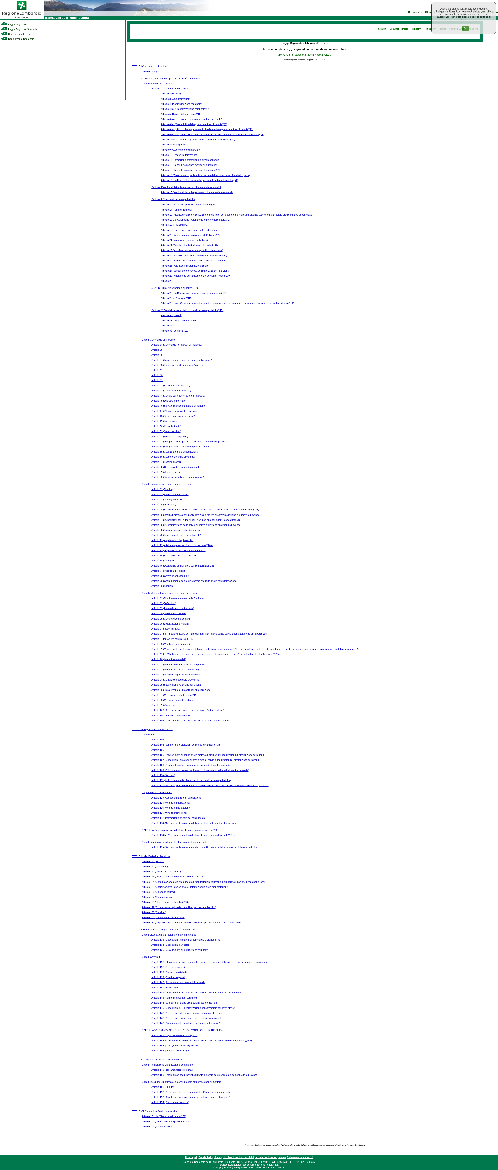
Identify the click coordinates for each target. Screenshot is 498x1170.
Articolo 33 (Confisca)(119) (175, 330)
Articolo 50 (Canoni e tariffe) (166, 426)
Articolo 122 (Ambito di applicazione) (161, 871)
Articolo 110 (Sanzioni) (163, 775)
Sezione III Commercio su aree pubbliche (173, 199)
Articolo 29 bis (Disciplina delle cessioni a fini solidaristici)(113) (194, 293)
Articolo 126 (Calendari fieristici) (159, 892)
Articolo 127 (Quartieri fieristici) (158, 897)
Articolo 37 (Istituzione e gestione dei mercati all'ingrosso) (181, 360)
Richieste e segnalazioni (300, 1157)
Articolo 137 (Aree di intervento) (168, 967)
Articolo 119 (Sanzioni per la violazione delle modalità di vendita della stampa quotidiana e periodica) (204, 847)
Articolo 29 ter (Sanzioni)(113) (176, 298)
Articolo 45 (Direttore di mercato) (168, 400)
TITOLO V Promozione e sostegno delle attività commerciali (163, 929)
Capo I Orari (148, 734)
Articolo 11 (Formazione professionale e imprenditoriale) (190, 160)
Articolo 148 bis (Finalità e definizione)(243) (174, 1035)
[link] (22, 18)
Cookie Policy (206, 1157)
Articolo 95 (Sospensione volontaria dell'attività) (176, 684)
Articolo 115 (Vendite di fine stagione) (171, 808)
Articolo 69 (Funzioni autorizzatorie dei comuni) (176, 530)
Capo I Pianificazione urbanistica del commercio (167, 1064)
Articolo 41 (157, 380)
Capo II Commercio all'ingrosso (158, 339)
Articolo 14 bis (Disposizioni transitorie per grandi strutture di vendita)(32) (199, 180)
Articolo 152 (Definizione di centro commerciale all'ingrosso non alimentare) (191, 1092)
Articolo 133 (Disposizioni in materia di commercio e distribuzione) (186, 939)
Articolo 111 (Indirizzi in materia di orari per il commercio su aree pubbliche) (191, 780)
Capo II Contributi (151, 957)
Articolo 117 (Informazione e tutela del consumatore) (178, 818)
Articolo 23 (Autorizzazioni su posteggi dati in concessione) (192, 250)
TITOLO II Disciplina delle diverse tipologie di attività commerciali (166, 78)
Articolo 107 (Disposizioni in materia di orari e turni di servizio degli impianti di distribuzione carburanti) (205, 760)
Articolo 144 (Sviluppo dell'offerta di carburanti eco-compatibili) (184, 1002)
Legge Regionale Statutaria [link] (22, 29)
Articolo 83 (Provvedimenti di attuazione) (172, 608)
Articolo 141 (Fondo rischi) (165, 987)
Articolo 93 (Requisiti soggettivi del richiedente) (176, 674)
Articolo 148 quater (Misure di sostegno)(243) (175, 1045)
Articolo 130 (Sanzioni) (154, 912)
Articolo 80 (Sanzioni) (162, 586)
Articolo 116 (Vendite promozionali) (169, 813)
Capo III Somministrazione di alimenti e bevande (167, 484)
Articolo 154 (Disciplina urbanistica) (170, 1102)
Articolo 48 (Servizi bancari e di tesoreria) (173, 416)
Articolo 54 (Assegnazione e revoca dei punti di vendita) (180, 446)
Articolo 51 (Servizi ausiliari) (166, 431)
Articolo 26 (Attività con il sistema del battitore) (185, 265)
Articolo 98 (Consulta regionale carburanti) (173, 700)
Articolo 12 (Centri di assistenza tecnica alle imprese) (189, 165)
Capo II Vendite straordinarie (157, 792)
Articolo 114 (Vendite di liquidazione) (170, 802)
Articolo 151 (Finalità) (162, 1087)
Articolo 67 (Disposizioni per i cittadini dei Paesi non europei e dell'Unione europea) (195, 520)
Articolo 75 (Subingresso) (164, 560)
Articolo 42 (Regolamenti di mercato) (170, 385)
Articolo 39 (157, 370)
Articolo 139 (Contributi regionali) (168, 977)
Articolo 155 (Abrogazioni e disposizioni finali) (166, 1121)
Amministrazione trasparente (270, 1157)
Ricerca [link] (430, 12)
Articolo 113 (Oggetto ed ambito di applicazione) (176, 797)
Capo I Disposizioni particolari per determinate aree (169, 934)
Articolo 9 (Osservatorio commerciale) (181, 150)
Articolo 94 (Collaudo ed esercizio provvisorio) (175, 679)
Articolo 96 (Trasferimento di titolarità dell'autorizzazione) (181, 690)
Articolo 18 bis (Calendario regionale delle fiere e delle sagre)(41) (195, 219)
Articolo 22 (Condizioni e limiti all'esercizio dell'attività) (189, 245)
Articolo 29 (166, 281)
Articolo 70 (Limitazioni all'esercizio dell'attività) (176, 535)
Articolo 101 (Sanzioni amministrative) (171, 715)
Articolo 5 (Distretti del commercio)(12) (181, 114)
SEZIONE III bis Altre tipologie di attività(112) (174, 288)
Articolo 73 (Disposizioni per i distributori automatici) (178, 550)
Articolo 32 (166, 325)
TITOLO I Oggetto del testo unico (149, 66)
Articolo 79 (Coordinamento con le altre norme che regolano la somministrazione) (194, 581)
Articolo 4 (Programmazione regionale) (181, 104)
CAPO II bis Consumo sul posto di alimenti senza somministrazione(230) (180, 830)
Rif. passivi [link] (430, 29)
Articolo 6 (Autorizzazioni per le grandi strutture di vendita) (191, 119)
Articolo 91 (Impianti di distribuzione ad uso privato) (178, 664)
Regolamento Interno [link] (19, 34)
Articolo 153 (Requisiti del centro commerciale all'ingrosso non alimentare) (190, 1097)
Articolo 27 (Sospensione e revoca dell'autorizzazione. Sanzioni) (195, 270)
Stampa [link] (382, 29)
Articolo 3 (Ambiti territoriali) (175, 99)
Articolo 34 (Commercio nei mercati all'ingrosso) (176, 344)
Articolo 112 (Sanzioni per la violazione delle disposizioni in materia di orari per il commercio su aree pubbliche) (210, 785)
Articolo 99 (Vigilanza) (163, 705)
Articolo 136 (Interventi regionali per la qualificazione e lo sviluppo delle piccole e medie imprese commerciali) (209, 962)
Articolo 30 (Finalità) (171, 315)
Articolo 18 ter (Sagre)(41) (174, 225)
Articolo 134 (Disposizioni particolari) (170, 945)
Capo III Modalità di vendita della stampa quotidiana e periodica (175, 842)
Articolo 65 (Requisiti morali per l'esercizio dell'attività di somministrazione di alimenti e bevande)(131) (205, 509)
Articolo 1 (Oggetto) (152, 71)
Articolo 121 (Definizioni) (155, 866)
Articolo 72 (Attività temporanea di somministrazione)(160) (182, 545)
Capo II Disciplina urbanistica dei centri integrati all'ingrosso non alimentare (181, 1082)
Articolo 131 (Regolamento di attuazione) (163, 917)
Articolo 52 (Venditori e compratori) (169, 436)
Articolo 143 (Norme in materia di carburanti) (174, 997)
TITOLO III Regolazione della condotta (152, 729)
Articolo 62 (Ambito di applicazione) (170, 494)
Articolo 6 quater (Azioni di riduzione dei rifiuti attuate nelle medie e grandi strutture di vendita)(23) (212, 134)
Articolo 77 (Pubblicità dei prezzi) (168, 571)
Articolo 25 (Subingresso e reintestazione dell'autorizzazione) (193, 260)
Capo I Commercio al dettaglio (158, 83)
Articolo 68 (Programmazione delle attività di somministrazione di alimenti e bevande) (196, 525)
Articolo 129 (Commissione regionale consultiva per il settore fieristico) (179, 907)
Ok (465, 28)
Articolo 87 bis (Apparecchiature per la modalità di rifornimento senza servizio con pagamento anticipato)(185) (209, 634)
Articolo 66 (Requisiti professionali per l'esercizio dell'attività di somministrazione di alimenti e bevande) (205, 515)
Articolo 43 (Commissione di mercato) (171, 390)
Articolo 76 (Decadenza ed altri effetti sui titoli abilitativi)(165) (183, 565)
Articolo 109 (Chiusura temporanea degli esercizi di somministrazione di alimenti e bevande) (200, 770)
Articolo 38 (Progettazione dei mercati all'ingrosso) (177, 365)
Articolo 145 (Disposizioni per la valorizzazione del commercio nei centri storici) (193, 1008)
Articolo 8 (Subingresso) (173, 144)
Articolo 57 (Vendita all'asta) (166, 462)
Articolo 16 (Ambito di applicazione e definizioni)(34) (188, 204)
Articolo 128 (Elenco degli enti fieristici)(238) (165, 902)
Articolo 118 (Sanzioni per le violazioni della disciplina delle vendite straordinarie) (194, 823)
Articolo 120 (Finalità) (153, 861)
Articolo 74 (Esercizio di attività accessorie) (173, 555)
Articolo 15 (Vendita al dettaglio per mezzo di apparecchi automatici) (197, 192)
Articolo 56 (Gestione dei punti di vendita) (173, 456)
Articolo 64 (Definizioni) (163, 504)
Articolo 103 (157, 739)
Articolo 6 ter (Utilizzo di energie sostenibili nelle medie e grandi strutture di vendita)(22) (207, 129)
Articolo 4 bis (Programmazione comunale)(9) (185, 109)
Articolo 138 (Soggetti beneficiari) (169, 972)
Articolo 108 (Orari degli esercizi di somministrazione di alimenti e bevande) (191, 765)
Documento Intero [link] (399, 29)
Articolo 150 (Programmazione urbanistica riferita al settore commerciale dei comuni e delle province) (204, 1075)
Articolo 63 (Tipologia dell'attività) (168, 499)
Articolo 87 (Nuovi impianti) (165, 628)
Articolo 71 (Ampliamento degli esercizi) (172, 540)
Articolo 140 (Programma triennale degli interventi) (178, 982)
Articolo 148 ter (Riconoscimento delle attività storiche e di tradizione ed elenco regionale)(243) (201, 1040)
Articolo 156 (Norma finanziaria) (158, 1126)
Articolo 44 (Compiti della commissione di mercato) (178, 395)
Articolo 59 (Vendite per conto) (167, 472)
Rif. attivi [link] (416, 29)
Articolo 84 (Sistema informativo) (168, 613)
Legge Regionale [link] (17, 24)
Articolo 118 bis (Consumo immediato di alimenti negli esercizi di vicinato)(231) (193, 835)
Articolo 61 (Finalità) (162, 489)
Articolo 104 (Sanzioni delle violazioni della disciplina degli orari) (185, 745)
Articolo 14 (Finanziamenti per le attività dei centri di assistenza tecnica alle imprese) (205, 175)
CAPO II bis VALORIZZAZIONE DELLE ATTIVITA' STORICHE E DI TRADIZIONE (183, 1030)
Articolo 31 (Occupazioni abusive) (178, 320)
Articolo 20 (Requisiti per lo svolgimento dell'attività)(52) (190, 235)
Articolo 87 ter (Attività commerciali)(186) (172, 639)
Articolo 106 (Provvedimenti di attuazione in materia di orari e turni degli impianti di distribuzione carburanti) (208, 755)
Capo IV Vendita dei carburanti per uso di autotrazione (170, 593)
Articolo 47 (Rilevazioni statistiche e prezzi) (174, 411)
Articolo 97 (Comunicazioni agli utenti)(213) (174, 695)
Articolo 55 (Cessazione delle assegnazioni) (174, 451)
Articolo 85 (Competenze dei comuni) (171, 618)
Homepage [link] (415, 12)
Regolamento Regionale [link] (21, 39)
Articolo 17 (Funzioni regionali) (177, 209)
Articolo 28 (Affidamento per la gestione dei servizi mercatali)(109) (196, 275)
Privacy (218, 1157)
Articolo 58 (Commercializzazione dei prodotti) (175, 467)
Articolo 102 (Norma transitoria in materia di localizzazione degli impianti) (190, 720)
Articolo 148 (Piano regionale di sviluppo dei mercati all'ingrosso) (185, 1023)
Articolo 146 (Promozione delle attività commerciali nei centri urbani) (187, 1013)
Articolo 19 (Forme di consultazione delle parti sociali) (189, 230)
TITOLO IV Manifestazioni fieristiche (151, 856)
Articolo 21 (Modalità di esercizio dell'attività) (184, 240)
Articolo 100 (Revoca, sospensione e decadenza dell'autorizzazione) (187, 710)
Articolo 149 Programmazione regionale (172, 1070)
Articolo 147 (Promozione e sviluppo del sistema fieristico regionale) (187, 1018)
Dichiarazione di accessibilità (238, 1157)
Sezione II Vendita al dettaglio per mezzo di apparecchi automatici (186, 187)
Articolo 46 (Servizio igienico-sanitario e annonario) (178, 406)
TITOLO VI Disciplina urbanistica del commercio (157, 1059)
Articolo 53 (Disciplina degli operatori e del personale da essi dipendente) (190, 441)
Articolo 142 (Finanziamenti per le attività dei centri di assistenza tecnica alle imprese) (196, 992)
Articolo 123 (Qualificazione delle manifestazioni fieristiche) (173, 876)
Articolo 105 (157, 750)
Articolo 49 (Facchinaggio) (165, 421)
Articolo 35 (157, 350)
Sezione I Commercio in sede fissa (169, 88)
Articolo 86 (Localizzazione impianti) (170, 623)
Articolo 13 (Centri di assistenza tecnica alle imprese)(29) (191, 170)
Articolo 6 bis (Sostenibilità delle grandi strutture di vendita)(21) (194, 124)
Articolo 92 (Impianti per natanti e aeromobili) (175, 669)
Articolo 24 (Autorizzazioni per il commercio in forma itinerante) (194, 255)
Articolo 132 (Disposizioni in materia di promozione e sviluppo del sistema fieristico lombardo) (191, 922)
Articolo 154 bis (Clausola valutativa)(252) (164, 1116)
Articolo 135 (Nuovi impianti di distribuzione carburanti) (180, 950)
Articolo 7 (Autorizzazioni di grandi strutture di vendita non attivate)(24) (198, 139)
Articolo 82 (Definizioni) (163, 603)
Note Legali (191, 1157)
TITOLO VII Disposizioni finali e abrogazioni (155, 1111)
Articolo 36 (157, 355)
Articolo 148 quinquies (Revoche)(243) (171, 1050)
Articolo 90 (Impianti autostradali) (168, 659)
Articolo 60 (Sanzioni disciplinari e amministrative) (177, 477)
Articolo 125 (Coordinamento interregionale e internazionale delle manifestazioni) (185, 887)
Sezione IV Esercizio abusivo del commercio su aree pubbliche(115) (187, 310)
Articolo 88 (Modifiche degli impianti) (170, 644)
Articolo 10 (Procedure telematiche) (179, 155)
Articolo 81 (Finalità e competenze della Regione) (177, 598)
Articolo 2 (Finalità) (171, 93)
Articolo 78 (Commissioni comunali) (170, 576)
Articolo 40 (157, 375)
